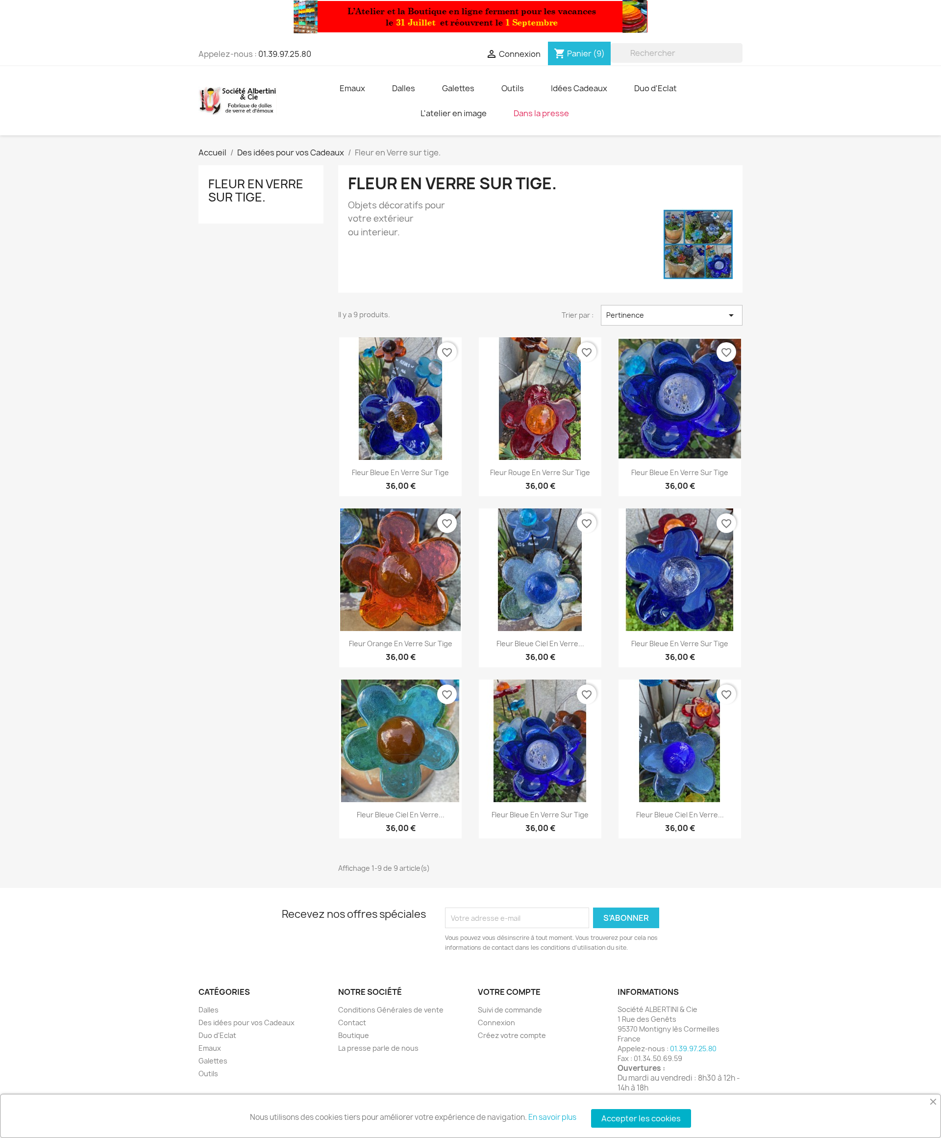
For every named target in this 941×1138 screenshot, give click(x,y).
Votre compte (509, 991)
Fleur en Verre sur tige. (255, 190)
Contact (352, 1022)
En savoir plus (552, 1117)
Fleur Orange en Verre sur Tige (400, 643)
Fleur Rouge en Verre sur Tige (540, 472)
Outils (208, 1073)
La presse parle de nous (378, 1048)
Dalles (208, 1009)
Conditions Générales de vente (391, 1009)
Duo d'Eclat (217, 1035)
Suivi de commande (510, 1009)
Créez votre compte (512, 1035)
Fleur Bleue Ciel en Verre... (540, 643)
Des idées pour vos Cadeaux (246, 1022)
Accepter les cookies (641, 1118)
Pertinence (671, 315)
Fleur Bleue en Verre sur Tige (400, 472)
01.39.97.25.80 (284, 54)
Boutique (353, 1035)
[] (739, 59)
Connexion (496, 1022)
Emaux (209, 1048)
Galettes (212, 1060)
